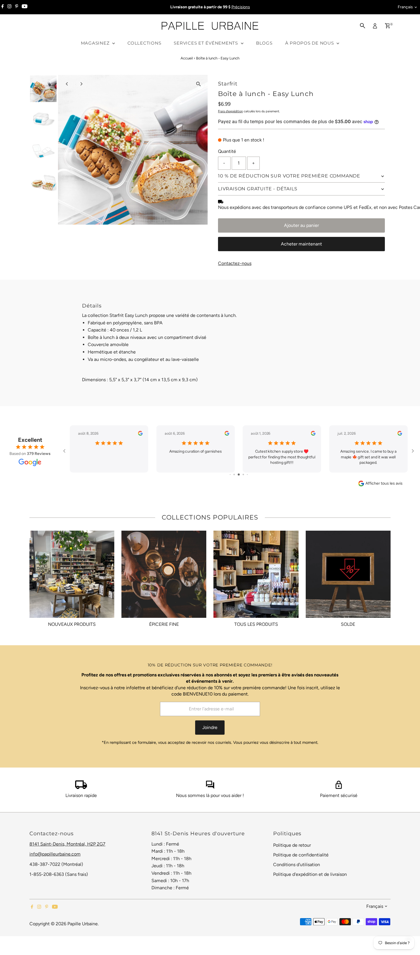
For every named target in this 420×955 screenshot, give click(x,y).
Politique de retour (292, 845)
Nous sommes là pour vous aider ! (210, 795)
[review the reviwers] (140, 434)
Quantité (227, 151)
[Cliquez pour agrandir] (198, 84)
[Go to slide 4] (243, 474)
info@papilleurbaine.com (55, 854)
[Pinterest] (17, 7)
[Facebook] (2, 7)
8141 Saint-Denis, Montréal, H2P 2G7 (67, 844)
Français (405, 7)
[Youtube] (24, 7)
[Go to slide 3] (239, 474)
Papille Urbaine (82, 923)
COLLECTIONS (144, 43)
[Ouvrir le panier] (388, 25)
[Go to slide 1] (230, 474)
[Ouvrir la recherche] (362, 25)
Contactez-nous (234, 263)
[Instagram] (9, 7)
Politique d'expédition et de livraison (310, 874)
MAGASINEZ (96, 43)
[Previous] (67, 83)
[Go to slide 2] (234, 474)
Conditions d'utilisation (296, 864)
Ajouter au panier (301, 225)
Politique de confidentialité (301, 855)
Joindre (209, 727)
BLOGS (264, 43)
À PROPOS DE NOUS (310, 43)
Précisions (240, 7)
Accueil (187, 58)
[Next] (81, 83)
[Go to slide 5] (247, 474)
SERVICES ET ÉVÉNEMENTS (206, 43)
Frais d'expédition (230, 111)
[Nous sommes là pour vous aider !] (210, 787)
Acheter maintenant (301, 244)
